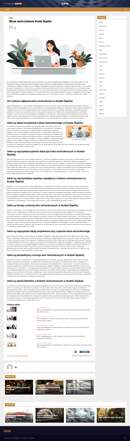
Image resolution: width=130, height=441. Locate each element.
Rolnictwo (102, 78)
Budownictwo (103, 26)
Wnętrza (101, 109)
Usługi (101, 105)
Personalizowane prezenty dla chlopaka (79, 388)
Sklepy (101, 82)
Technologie (102, 90)
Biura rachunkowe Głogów (44, 343)
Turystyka (102, 98)
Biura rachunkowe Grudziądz (45, 325)
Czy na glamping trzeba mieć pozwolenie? (47, 416)
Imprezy (101, 42)
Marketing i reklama (105, 46)
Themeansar (32, 437)
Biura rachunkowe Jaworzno (45, 316)
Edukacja (101, 34)
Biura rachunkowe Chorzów (18, 356)
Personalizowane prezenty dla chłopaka (48, 388)
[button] (125, 9)
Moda (100, 50)
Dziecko (101, 30)
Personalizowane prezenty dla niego (18, 388)
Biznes (8, 385)
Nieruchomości (103, 58)
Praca (100, 66)
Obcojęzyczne (103, 62)
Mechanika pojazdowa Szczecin (16, 416)
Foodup (25, 437)
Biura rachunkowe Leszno (44, 334)
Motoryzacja (102, 54)
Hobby (101, 38)
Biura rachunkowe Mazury (81, 356)
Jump (65, 3)
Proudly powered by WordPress (11, 437)
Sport (100, 86)
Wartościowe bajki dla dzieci (110, 417)
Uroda (101, 101)
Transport (102, 94)
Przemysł (101, 74)
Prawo (101, 70)
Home (7, 9)
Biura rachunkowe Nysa (44, 308)
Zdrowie (101, 113)
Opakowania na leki (76, 417)
